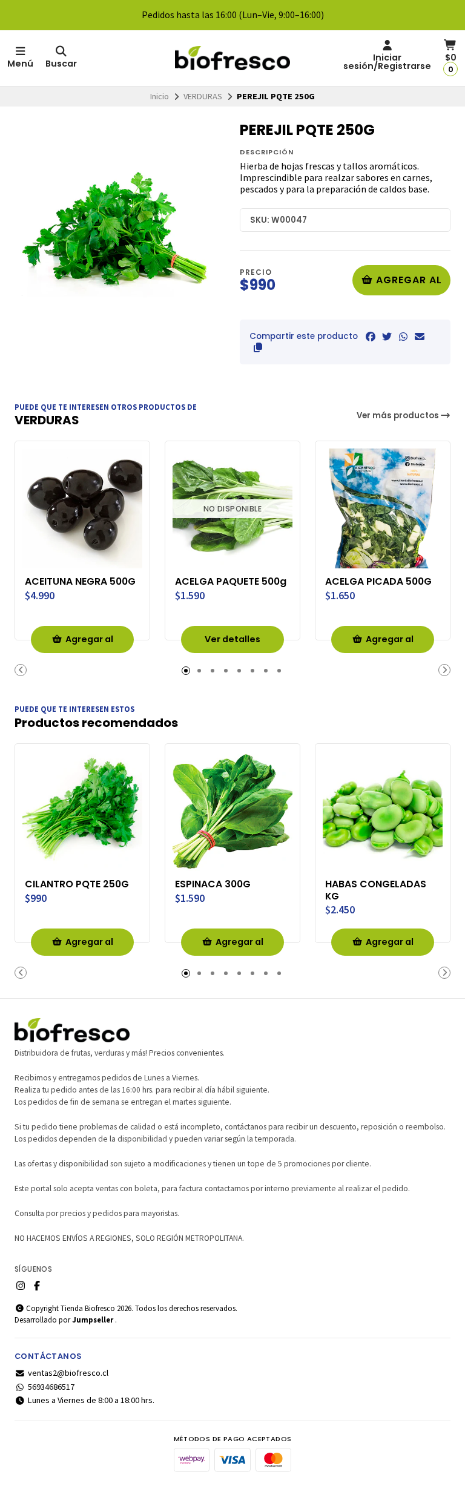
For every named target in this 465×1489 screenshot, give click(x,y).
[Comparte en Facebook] (370, 336)
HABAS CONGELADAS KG (375, 890)
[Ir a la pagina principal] (232, 58)
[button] (258, 347)
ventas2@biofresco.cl (68, 1373)
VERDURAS (202, 96)
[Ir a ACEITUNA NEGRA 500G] (82, 508)
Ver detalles (232, 639)
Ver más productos (399, 415)
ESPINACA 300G (213, 884)
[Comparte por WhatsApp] (403, 336)
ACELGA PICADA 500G (378, 582)
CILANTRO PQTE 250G (77, 884)
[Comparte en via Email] (420, 336)
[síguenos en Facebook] (37, 1285)
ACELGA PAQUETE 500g (230, 582)
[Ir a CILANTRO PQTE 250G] (82, 811)
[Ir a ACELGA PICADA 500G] (382, 508)
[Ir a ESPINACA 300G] (232, 811)
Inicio (159, 96)
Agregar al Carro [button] (89, 643)
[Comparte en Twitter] (387, 336)
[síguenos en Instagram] (21, 1285)
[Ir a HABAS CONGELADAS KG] (382, 811)
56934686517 (51, 1386)
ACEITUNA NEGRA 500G (80, 582)
